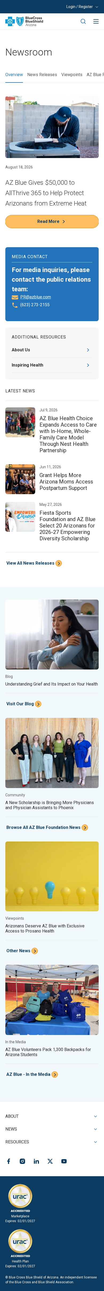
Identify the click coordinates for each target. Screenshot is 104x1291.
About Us (21, 349)
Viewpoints (71, 74)
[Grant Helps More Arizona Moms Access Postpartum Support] (52, 479)
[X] (50, 1162)
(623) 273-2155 (35, 304)
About (12, 1116)
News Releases (42, 74)
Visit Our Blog (20, 703)
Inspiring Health (27, 365)
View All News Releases (30, 563)
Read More (48, 221)
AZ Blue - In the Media (28, 1074)
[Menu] (96, 21)
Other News (18, 950)
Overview (14, 74)
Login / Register (79, 7)
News (11, 1129)
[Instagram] (22, 1162)
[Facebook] (8, 1162)
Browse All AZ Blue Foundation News (43, 827)
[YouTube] (64, 1162)
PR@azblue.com (35, 297)
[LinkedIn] (36, 1162)
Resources (17, 1141)
